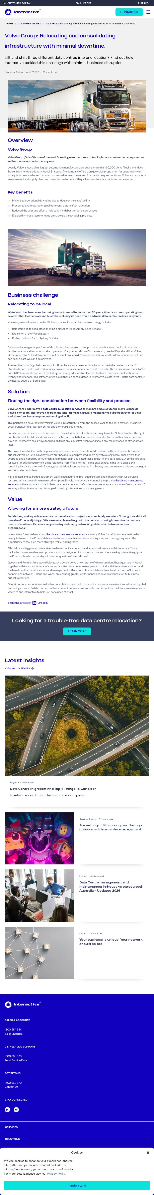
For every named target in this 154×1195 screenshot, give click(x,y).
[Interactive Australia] (23, 12)
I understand (77, 1186)
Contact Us (11, 1087)
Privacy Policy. (56, 1173)
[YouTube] (16, 1109)
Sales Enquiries (14, 1034)
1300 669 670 (13, 1056)
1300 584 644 (13, 1029)
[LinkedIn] (7, 1109)
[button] (148, 1153)
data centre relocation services (62, 409)
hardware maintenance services (66, 534)
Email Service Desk (16, 1060)
